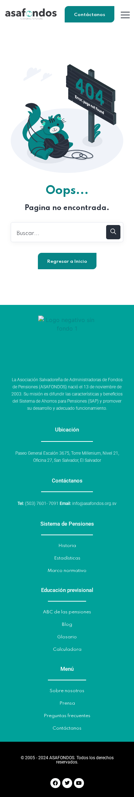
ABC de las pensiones (67, 612)
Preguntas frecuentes (67, 716)
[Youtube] (79, 783)
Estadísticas (67, 558)
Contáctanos (89, 14)
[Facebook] (55, 783)
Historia (67, 545)
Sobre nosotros (67, 691)
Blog (67, 624)
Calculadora (67, 649)
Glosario (67, 637)
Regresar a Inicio (67, 261)
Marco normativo (67, 570)
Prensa (67, 703)
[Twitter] (67, 783)
